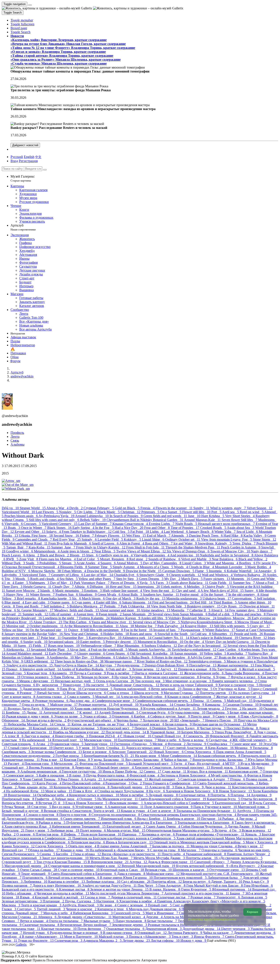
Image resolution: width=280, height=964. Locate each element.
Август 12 (169, 669)
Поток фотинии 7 (91, 929)
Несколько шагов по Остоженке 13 (219, 724)
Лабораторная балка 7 (225, 877)
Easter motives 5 (93, 642)
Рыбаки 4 (230, 818)
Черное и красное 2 (81, 909)
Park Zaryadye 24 (171, 626)
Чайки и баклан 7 (178, 760)
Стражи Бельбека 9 (189, 704)
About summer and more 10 (120, 610)
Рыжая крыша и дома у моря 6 (30, 716)
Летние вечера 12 (146, 669)
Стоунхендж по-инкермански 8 (116, 815)
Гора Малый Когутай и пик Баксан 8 (215, 885)
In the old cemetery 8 (244, 594)
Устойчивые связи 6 (91, 807)
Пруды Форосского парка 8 (108, 775)
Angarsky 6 (267, 571)
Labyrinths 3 (12, 575)
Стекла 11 (63, 724)
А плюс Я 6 (14, 736)
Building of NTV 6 (16, 571)
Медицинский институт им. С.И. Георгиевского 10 (220, 874)
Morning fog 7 (146, 626)
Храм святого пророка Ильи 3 (28, 826)
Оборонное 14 (14, 720)
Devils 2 (76, 508)
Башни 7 (237, 893)
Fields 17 (40, 645)
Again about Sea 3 (241, 528)
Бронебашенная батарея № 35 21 (109, 756)
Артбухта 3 (246, 811)
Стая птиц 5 (41, 807)
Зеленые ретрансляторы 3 (22, 901)
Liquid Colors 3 (194, 563)
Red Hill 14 (203, 602)
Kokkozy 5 (133, 539)
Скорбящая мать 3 (16, 752)
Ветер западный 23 (166, 689)
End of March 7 (159, 535)
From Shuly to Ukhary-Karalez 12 (101, 547)
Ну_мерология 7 (49, 685)
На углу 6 (157, 791)
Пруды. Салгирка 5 (80, 901)
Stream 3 (69, 563)
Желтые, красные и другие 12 (239, 697)
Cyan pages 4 (85, 602)
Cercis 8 (9, 606)
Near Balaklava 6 (225, 559)
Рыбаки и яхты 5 (52, 822)
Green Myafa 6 (109, 594)
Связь (14, 440)
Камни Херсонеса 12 (18, 846)
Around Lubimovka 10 (92, 516)
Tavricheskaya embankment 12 (194, 649)
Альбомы (17, 444)
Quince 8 (75, 630)
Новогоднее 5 (74, 685)
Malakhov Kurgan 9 (125, 618)
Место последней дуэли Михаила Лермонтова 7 (127, 893)
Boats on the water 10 (235, 657)
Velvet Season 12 (259, 508)
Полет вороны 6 (93, 830)
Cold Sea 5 (121, 531)
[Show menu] (30, 5)
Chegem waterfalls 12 (185, 575)
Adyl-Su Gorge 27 (204, 657)
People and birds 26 (249, 634)
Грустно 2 (233, 708)
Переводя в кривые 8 (195, 669)
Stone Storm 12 (264, 539)
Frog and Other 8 (157, 528)
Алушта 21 (93, 779)
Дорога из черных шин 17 (146, 748)
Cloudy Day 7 (63, 586)
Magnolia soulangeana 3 (184, 598)
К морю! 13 (89, 712)
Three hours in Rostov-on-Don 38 (79, 661)
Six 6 (77, 598)
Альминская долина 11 (126, 807)
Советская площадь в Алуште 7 (205, 779)
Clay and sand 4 (188, 590)
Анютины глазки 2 (51, 697)
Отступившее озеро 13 (227, 870)
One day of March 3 (121, 598)
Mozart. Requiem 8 (114, 559)
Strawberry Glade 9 (154, 575)
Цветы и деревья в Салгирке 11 (159, 673)
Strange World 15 (33, 508)
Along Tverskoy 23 (48, 622)
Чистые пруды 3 (213, 728)
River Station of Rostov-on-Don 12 (162, 661)
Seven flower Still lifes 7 (240, 520)
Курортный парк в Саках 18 (122, 870)
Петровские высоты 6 (88, 842)
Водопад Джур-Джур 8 (26, 708)
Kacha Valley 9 (255, 535)
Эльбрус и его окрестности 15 (30, 665)
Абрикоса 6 (47, 917)
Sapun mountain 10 (189, 653)
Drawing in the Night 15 (144, 571)
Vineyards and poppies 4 (151, 555)
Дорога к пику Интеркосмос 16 (57, 885)
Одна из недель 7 (36, 704)
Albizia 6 (82, 586)
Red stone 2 (138, 559)
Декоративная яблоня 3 (163, 929)
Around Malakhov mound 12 (27, 653)
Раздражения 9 (193, 630)
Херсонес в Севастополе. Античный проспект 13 (173, 767)
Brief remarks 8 (29, 598)
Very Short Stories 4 (240, 516)
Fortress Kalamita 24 (94, 618)
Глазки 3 (9, 909)
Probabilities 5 (50, 563)
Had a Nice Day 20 (129, 528)
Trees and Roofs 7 (30, 606)
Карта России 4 (49, 783)
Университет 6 (228, 897)
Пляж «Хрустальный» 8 (259, 716)
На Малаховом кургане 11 (118, 799)
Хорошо (252, 912)
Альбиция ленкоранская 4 (41, 771)
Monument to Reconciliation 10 (161, 642)
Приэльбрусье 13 (203, 665)
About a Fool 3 (267, 583)
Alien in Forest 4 (132, 543)
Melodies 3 (196, 586)
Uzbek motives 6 (174, 586)
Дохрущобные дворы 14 (201, 929)
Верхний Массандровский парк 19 (149, 866)
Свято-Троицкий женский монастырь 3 (228, 783)
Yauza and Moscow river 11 (112, 622)
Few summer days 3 (244, 610)
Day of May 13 (62, 583)
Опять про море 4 (82, 846)
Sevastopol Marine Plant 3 (50, 649)
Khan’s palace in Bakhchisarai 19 (214, 638)
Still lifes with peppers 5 (232, 626)
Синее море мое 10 (247, 744)
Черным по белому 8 (97, 677)
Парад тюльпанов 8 (131, 921)
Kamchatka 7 (237, 653)
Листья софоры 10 (165, 940)
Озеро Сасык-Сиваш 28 (39, 870)
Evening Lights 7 (162, 524)
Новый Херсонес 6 (169, 752)
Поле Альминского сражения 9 (168, 807)
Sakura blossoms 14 (137, 602)
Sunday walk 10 (35, 642)
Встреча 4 (223, 830)
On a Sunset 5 (171, 512)
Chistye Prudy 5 (217, 586)
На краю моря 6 (148, 756)
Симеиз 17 (153, 771)
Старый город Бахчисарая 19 (30, 748)
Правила (39, 960)
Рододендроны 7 (131, 665)
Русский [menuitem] (16, 157)
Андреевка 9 (261, 795)
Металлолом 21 (66, 763)
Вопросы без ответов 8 (20, 803)
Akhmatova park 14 (137, 638)
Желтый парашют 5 (164, 779)
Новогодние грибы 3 (72, 736)
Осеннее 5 (88, 799)
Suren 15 (25, 645)
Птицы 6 (238, 779)
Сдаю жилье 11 (174, 771)
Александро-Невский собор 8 (144, 697)
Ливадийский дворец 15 (129, 787)
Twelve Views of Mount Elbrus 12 (141, 551)
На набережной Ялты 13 (25, 791)
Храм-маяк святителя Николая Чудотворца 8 (108, 708)
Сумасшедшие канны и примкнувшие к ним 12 (85, 866)
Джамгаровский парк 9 (41, 689)
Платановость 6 (35, 877)
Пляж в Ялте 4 (85, 791)
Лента (14, 436)
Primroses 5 (150, 512)
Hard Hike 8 (233, 535)
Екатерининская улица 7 (138, 740)
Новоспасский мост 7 (117, 728)
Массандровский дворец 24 (26, 866)
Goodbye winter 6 (20, 551)
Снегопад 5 (27, 909)
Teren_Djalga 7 (244, 543)
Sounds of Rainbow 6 (164, 559)
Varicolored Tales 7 (36, 575)
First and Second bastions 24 (173, 602)
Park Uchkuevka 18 (136, 606)
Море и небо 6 (170, 740)
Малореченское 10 (59, 708)
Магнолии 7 (191, 850)
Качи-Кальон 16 (221, 748)
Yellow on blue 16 (16, 630)
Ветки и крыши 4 (34, 921)
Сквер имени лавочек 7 (82, 818)
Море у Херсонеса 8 (261, 842)
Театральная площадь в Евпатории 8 (205, 822)
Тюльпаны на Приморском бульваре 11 (206, 811)
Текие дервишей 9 (36, 874)
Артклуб (23, 227)
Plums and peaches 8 (250, 614)
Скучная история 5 (97, 689)
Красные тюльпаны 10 (59, 929)
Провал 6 (14, 669)
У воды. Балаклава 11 (108, 760)
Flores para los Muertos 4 (58, 559)
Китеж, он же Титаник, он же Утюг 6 (101, 724)
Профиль (17, 432)
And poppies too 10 (185, 555)
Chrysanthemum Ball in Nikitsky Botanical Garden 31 (145, 520)
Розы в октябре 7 (121, 673)
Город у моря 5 (37, 830)
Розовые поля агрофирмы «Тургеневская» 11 (210, 834)
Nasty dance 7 (261, 551)
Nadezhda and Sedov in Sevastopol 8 (227, 555)
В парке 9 (77, 775)
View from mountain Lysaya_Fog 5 (227, 539)
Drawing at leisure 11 (259, 606)
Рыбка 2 (9, 834)
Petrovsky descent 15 (122, 642)
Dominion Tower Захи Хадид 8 (176, 728)
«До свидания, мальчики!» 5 (240, 858)
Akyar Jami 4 (80, 649)
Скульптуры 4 (220, 740)
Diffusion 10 (100, 586)
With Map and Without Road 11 (25, 543)
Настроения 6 (107, 901)
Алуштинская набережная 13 (126, 779)
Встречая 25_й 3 (51, 803)
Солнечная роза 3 (68, 940)
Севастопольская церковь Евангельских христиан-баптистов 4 (189, 815)
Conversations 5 (244, 598)
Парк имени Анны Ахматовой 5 (241, 752)
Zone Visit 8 (29, 559)
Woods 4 (181, 567)
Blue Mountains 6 (130, 645)
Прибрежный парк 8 (18, 799)
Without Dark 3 (14, 563)
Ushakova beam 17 (217, 598)
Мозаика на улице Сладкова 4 (214, 846)
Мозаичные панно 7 (120, 661)
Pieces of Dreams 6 (125, 583)
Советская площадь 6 (19, 744)
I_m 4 (9, 583)
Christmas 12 (131, 512)
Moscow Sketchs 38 (46, 571)
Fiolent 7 (87, 535)
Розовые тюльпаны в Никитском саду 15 (179, 925)
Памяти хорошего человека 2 (235, 681)
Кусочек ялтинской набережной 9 (202, 866)
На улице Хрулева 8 (130, 677)
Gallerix (21, 944)
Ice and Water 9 (185, 543)
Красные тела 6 (39, 673)
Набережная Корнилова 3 (93, 913)
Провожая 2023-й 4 (104, 736)
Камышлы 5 (215, 704)
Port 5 (216, 512)
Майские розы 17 (64, 704)
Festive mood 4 (192, 594)
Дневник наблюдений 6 (132, 689)
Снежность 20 (198, 736)
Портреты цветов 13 (216, 693)
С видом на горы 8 (165, 850)
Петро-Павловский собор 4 (83, 783)
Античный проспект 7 (61, 712)
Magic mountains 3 (69, 590)
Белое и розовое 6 (97, 752)
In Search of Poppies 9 (127, 516)
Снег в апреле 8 (163, 811)
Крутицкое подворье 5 (82, 728)
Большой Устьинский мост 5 (151, 763)
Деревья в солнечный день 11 (134, 897)
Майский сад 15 (240, 701)
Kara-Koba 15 (40, 547)
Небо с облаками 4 (21, 893)
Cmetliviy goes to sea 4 (116, 555)
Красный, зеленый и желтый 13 (60, 897)
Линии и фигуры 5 (197, 689)
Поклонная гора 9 (39, 763)
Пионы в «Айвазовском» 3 (150, 936)
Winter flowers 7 (43, 594)
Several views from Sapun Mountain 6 (180, 614)
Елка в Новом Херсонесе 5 (86, 803)
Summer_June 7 (63, 547)
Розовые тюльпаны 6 (52, 701)
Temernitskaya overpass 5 (207, 661)
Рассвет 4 (16, 763)
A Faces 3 (160, 583)
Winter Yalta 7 (225, 531)
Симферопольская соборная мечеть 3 (164, 701)
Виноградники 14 (22, 795)
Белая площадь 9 (178, 724)
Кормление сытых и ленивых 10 (94, 795)
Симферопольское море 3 (115, 701)
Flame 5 (202, 571)
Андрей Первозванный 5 (119, 712)
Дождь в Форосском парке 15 (171, 862)
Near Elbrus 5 (105, 551)
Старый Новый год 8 (169, 736)
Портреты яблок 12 (167, 881)
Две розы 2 (248, 818)
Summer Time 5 (100, 567)
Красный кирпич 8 (48, 728)
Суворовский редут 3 (19, 862)
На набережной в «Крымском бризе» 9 (120, 850)
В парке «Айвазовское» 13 (43, 936)
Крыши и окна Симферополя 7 (191, 697)
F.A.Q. (20, 956)
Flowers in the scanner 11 (174, 508)
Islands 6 (47, 590)
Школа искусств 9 (149, 693)
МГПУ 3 (232, 763)
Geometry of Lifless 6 (67, 575)
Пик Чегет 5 (148, 885)
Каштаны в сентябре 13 (67, 881)
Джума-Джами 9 (241, 826)
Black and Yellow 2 (252, 559)
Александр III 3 (162, 787)
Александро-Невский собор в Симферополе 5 (179, 803)
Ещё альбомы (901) (221, 940)
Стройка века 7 (219, 744)
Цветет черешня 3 (235, 929)
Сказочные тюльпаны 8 (41, 925)
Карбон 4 (142, 716)
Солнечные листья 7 (174, 897)
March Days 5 (192, 579)
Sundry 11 (201, 508)
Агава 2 (43, 744)
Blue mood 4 (14, 602)
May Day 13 (85, 657)
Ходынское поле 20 (158, 720)
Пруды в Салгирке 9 (90, 673)
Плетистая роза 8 (50, 834)
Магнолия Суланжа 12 (182, 693)
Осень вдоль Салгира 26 (115, 681)
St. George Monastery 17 (35, 610)
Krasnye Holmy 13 (199, 626)
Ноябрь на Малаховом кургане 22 (79, 732)
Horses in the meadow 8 (172, 657)
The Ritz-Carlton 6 (77, 622)
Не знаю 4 (108, 905)
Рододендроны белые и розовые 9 (76, 933)
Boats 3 (14, 528)
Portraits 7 (112, 606)
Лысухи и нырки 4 (39, 736)
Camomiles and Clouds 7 (34, 539)
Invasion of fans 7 (167, 630)
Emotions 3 (93, 590)
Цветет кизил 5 (66, 748)
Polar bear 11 (51, 638)
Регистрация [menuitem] (28, 161)
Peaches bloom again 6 (21, 516)
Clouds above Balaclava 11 (189, 583)
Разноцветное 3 (118, 783)
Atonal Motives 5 (129, 563)
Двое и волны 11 (218, 787)
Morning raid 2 (18, 626)
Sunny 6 (252, 590)
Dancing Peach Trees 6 (206, 535)
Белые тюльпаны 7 (162, 921)
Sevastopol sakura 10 (64, 642)
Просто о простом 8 (75, 815)
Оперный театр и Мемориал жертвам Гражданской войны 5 (200, 842)
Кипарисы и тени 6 (113, 909)
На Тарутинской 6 (227, 669)
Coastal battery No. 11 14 (171, 638)
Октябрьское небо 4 (53, 795)
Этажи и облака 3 (97, 716)
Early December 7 (63, 653)
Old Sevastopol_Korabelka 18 (152, 653)
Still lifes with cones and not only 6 (54, 520)
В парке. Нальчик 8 (165, 889)
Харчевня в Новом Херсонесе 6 (191, 791)
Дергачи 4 (154, 917)
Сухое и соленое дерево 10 (79, 870)
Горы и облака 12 (87, 854)
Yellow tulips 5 (215, 653)
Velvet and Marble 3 (196, 559)
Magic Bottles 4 (259, 567)
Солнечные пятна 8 (194, 795)
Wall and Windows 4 (217, 575)
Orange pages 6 (62, 602)
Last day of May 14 (99, 575)
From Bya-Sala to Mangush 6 (70, 543)
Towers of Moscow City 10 (230, 551)
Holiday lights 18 (116, 634)
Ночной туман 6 (36, 933)
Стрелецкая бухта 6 (155, 712)
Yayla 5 (146, 583)
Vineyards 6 (14, 524)
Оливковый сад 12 (152, 933)
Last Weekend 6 (176, 531)
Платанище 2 (54, 901)
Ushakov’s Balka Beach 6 (135, 657)
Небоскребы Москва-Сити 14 (31, 724)
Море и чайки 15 (59, 791)
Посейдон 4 (12, 936)
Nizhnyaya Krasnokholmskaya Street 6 (209, 622)
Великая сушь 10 (159, 870)
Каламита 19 (63, 673)
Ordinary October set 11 (183, 539)
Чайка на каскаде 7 (218, 933)
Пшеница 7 (132, 834)
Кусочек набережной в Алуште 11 (170, 708)
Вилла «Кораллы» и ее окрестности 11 (132, 854)
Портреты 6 (220, 795)
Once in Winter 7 (34, 528)
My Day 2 (172, 579)
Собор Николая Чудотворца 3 (204, 826)
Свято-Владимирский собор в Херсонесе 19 (173, 799)
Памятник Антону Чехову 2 (248, 854)
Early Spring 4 (83, 528)
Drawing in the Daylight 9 (106, 571)
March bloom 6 (94, 598)
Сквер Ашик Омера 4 (163, 826)
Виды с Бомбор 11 (152, 818)
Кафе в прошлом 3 (54, 775)
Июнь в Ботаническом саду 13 (130, 842)
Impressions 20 (149, 586)
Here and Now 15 (123, 586)
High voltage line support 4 (123, 590)
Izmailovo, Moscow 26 (234, 618)
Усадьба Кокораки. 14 (156, 704)
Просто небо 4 (174, 854)
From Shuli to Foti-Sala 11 (145, 547)
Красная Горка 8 (77, 760)
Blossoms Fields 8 (74, 567)
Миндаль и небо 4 (58, 913)
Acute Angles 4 (88, 563)
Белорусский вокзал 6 (147, 724)
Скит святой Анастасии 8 (187, 748)
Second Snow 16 (67, 535)
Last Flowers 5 (47, 512)
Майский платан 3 (114, 936)
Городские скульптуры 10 (82, 771)
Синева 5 (48, 854)
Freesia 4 (148, 508)
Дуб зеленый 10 (126, 704)
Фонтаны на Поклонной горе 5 (104, 763)
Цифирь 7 (72, 834)
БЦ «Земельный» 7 (189, 720)
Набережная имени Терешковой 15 (79, 826)
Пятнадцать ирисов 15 (258, 756)
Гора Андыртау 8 (172, 885)
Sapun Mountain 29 (137, 614)
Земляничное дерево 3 (130, 925)
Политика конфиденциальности (116, 960)
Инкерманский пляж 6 (119, 818)
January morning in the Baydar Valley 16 (34, 634)
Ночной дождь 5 (224, 767)
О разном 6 (26, 834)
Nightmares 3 (39, 583)
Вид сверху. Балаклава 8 (144, 760)
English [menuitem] (29, 157)
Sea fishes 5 (69, 579)
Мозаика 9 (243, 748)
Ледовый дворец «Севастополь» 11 (84, 917)
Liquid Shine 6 (153, 539)
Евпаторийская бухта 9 (20, 822)
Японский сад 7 (15, 850)
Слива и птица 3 (120, 693)
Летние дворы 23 (136, 940)
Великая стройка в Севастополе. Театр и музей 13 (82, 811)
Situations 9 (88, 594)
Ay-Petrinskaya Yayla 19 (56, 516)
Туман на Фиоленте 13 (36, 940)
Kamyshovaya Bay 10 (105, 638)
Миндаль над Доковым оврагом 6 (155, 909)
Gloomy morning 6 (91, 653)
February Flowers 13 (110, 535)
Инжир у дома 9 (193, 940)
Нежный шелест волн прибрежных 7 (227, 524)
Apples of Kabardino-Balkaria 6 (84, 669)
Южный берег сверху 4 (116, 767)
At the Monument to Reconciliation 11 (91, 626)
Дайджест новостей (25, 145)
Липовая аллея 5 (254, 897)
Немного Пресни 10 (221, 720)
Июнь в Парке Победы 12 (123, 771)
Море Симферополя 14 (179, 756)
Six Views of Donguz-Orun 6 (188, 551)
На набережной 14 (37, 740)
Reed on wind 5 (252, 512)
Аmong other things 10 (254, 602)
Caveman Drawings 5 (178, 571)
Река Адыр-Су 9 (256, 881)
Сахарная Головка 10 (242, 704)
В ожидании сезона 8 (120, 933)
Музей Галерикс (22, 178)
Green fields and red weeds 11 (166, 516)
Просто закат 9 (203, 716)
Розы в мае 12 (52, 760)
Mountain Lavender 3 (231, 567)
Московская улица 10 (101, 740)
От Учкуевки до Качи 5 (232, 689)
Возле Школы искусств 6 (87, 693)
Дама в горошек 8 (131, 874)
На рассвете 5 (97, 685)
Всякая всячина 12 (256, 830)
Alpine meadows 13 (156, 610)
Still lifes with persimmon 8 (103, 630)
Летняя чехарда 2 (211, 708)
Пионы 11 (201, 701)
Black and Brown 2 (55, 555)
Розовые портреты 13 (96, 704)
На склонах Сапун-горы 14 (254, 693)
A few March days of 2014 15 (222, 590)
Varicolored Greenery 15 (60, 524)
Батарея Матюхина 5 (198, 732)
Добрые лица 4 (66, 799)
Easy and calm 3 (37, 602)
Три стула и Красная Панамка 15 (62, 862)
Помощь (8, 956)
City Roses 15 (232, 606)
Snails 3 (32, 563)
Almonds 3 (180, 535)
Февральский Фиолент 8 (229, 736)
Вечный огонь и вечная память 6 (74, 877)
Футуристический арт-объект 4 (91, 720)
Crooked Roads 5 (213, 528)
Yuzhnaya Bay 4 (260, 653)
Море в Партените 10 (81, 936)
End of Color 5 (88, 559)
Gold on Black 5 (127, 508)
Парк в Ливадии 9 (190, 787)
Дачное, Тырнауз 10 (227, 881)
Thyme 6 (9, 610)
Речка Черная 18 (17, 807)
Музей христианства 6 (229, 775)
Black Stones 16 (59, 528)
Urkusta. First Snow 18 (36, 535)
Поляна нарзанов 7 (17, 885)
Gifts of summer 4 (62, 614)
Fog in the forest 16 (138, 630)
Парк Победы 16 (67, 677)
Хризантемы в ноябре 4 (138, 901)
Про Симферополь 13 (19, 783)
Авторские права (154, 960)
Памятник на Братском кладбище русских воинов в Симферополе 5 (124, 838)
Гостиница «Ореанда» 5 (133, 744)
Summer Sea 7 (244, 583)
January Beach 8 (201, 531)
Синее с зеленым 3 (132, 905)
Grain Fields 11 (221, 583)
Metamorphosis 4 (47, 551)
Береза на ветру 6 (197, 881)
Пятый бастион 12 (52, 693)
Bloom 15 (78, 555)
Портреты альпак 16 (202, 858)
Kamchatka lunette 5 (56, 598)
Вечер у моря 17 (250, 846)
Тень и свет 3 (183, 936)
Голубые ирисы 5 (70, 756)
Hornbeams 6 (105, 657)
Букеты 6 (208, 677)
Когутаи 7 (108, 665)
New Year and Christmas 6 (83, 634)
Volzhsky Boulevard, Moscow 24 (192, 618)
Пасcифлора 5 (218, 712)
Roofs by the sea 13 (151, 598)
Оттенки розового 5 (37, 677)
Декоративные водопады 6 (254, 933)
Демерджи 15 (86, 767)
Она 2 (137, 783)
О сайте (32, 956)
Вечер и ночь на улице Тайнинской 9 (189, 685)
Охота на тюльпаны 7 (66, 921)
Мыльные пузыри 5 (100, 921)
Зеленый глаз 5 (14, 673)
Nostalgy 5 (68, 512)
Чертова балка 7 (129, 720)
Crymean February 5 (99, 508)
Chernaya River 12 (253, 638)
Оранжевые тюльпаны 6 (125, 929)
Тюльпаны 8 (263, 748)
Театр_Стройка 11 (111, 748)
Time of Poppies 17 (185, 528)
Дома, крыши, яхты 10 (36, 787)
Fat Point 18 (140, 531)
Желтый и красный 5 (258, 669)
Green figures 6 (118, 653)
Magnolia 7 (180, 610)
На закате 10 (252, 708)
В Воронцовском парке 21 (109, 862)
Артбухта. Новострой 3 (81, 905)
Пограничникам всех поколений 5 (181, 877)
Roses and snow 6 (144, 634)
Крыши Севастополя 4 (130, 524)
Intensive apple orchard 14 (42, 669)
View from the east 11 (159, 590)
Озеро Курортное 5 (196, 889)
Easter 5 (22, 583)
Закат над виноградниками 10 (65, 858)
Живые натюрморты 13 (236, 665)
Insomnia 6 (218, 571)
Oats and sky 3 (120, 669)
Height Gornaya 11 (37, 586)
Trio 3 (9, 579)
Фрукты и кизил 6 (246, 677)
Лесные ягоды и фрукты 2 (46, 720)
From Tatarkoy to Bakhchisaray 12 (87, 531)
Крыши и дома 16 (75, 850)
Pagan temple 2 (110, 614)
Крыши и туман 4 (135, 811)
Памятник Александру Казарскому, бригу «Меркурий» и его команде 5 (211, 901)
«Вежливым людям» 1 (126, 803)
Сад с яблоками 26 (136, 881)
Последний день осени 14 (126, 732)
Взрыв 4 (27, 897)
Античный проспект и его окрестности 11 (197, 893)
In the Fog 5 (105, 528)
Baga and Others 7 (159, 543)
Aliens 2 (33, 555)
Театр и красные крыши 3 (41, 905)
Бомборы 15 (16, 712)
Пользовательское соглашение (69, 960)
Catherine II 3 (200, 610)
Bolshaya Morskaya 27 (87, 606)
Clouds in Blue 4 (202, 567)
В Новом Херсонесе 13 (234, 791)
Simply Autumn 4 (126, 567)
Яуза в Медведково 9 (256, 763)
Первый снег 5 (160, 905)
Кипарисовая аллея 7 (246, 771)
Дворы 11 (34, 712)
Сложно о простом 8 (42, 815)
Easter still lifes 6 (109, 602)
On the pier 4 (194, 642)
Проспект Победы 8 (242, 728)
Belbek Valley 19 (93, 520)
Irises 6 (92, 555)
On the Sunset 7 (216, 594)
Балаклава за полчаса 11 (171, 846)
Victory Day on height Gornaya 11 (230, 642)
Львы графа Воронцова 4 (244, 673)
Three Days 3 (12, 586)
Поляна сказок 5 (259, 779)
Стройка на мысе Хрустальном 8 (123, 791)
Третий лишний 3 (51, 909)
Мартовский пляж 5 (253, 807)
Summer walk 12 (36, 614)
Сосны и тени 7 (98, 897)
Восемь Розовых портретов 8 (52, 767)
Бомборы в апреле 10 (184, 818)
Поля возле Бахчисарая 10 (101, 834)
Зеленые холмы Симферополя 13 (57, 752)
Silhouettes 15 (223, 634)
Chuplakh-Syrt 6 (126, 575)
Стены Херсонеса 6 (200, 752)
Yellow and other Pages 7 (97, 579)
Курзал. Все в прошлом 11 (208, 771)
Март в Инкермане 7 (162, 913)
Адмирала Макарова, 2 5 (102, 940)
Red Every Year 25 (67, 539)
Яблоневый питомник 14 (232, 889)
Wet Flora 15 (136, 535)
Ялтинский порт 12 (68, 740)
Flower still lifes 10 (196, 512)
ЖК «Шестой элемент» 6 (251, 740)
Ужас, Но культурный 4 (206, 763)
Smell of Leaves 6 (105, 543)
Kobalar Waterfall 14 (242, 571)
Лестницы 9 (196, 744)
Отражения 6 (123, 716)
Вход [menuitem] (14, 161)
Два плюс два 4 (82, 701)
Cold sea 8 (203, 634)
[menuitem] (38, 157)
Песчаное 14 (211, 818)
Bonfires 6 (247, 563)
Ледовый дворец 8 (164, 795)
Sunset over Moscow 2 (23, 590)
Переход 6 (143, 728)
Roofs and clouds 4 (45, 579)
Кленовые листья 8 (74, 889)
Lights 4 (157, 531)
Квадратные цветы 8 (18, 701)
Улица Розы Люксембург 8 (236, 732)
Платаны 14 (241, 795)
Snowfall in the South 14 (176, 634)
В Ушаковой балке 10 (164, 732)
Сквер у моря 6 (228, 716)
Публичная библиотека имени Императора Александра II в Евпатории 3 (121, 822)
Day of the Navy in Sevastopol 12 (203, 645)
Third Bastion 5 (225, 602)
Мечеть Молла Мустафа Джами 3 (159, 858)
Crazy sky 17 (260, 626)
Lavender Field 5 (111, 539)
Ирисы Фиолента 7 (209, 936)
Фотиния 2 (177, 744)
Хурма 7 (223, 677)
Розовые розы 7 (203, 897)
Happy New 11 (18, 594)
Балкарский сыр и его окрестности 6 (30, 889)
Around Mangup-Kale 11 (203, 520)
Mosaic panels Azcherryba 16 (150, 649)
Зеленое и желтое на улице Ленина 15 (119, 889)
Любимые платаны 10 (103, 881)
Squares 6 (108, 563)
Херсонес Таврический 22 (133, 752)
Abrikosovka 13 (18, 649)
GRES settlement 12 (39, 661)
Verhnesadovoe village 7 (98, 645)
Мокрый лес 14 (108, 697)
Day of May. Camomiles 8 (162, 563)
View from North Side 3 (169, 606)
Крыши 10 (247, 767)
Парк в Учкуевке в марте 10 (215, 807)
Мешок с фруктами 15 (37, 681)
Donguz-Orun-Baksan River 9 (167, 665)
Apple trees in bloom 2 (77, 551)
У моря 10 (87, 748)
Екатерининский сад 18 (234, 803)
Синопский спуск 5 (129, 913)
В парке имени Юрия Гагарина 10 (127, 877)
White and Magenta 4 (223, 563)
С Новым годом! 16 (136, 736)
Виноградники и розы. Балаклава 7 (220, 760)
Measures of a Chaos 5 (157, 567)
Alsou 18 (127, 626)
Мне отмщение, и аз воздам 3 (188, 681)
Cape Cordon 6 (229, 649)
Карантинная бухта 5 (224, 799)
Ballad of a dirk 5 (221, 614)
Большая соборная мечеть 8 (219, 756)
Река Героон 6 (72, 779)
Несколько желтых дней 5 (75, 681)
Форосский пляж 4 (145, 775)
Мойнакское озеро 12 (163, 874)
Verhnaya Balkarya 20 (250, 575)
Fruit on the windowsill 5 (109, 649)
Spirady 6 (90, 539)
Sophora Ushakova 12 (161, 645)
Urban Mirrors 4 (74, 571)
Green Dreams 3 (151, 579)
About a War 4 (57, 508)
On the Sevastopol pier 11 (49, 630)
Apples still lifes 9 (154, 618)
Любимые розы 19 (65, 830)
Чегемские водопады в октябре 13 (63, 893)
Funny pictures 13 (217, 579)
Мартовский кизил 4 (129, 917)
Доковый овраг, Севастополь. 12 (134, 685)
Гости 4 (180, 763)
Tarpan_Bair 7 (17, 547)
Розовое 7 (28, 693)
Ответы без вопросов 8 (259, 799)
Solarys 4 (54, 531)
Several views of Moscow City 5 (157, 622)
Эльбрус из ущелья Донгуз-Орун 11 (110, 885)
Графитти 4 (44, 799)
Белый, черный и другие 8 (23, 811)
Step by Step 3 (127, 579)
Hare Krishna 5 (213, 516)
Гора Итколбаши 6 (258, 885)
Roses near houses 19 (64, 645)
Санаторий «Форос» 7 (212, 862)
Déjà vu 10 (11, 508)
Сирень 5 (218, 701)
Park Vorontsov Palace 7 (92, 583)
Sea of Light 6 (247, 531)
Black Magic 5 (109, 512)
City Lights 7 (87, 512)
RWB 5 (12, 559)
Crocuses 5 (33, 524)
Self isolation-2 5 (57, 606)
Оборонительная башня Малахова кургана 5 (180, 830)
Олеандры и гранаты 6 (219, 850)
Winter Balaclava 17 (220, 630)
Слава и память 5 (81, 697)
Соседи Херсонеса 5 (51, 846)
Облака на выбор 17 (44, 850)
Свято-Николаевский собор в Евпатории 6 (84, 874)
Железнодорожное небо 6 (204, 673)
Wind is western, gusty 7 (228, 508)
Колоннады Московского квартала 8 (82, 787)
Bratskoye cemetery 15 (204, 606)
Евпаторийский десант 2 (126, 826)
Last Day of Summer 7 (95, 524)
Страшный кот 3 (15, 767)
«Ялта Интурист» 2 (245, 866)
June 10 (194, 516)
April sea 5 (231, 512)
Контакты (45, 956)
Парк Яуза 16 (71, 689)
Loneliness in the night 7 (61, 618)
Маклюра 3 (11, 905)
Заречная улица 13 (99, 744)
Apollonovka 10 (62, 657)
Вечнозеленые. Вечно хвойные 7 (86, 925)
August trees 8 (87, 614)
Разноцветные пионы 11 (21, 760)
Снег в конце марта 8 (19, 697)
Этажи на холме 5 (68, 716)
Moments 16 (241, 579)
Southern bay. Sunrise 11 (161, 594)
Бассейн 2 (64, 854)
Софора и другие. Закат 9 (170, 716)
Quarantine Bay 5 (75, 638)
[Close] (45, 169)
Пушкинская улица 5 (67, 744)
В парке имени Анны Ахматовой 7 (124, 846)
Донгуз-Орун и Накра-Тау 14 (77, 665)
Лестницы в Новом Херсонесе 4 (185, 775)
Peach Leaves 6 (14, 555)
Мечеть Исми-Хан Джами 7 (111, 858)
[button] (21, 20)
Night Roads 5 (186, 524)
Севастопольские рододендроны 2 (29, 756)
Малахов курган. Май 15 (126, 830)
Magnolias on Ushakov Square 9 (25, 657)
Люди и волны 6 (195, 740)
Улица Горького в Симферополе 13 (170, 783)
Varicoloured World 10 (19, 512)
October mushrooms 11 (47, 626)
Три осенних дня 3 (150, 681)
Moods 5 (22, 579)
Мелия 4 (160, 744)
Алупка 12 (139, 862)
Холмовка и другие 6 (159, 834)
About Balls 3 (132, 594)
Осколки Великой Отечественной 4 (32, 567)
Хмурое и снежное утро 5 (238, 685)
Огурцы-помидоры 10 (188, 712)
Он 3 (237, 830)
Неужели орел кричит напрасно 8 (173, 677)
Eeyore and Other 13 (30, 531)
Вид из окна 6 (63, 807)
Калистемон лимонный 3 (22, 858)
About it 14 (220, 610)
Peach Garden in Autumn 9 (241, 547)
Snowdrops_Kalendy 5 (215, 543)
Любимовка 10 (35, 881)
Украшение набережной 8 (206, 854)
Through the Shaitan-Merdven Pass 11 (193, 547)
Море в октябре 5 (134, 795)
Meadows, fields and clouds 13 (77, 610)
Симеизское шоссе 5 (22, 775)
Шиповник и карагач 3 (191, 870)
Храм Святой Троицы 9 (42, 779)
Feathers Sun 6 (67, 594)
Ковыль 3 (253, 834)
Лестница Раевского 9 (185, 933)
